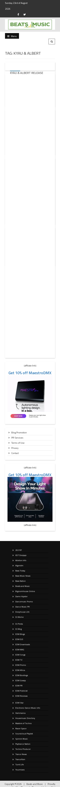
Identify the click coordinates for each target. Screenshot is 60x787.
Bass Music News (22, 575)
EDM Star (19, 702)
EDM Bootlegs (21, 675)
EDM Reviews (21, 695)
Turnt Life (19, 764)
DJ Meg (18, 629)
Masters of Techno (23, 723)
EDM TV (18, 659)
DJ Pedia (19, 623)
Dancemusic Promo (24, 601)
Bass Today (20, 570)
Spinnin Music (21, 738)
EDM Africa (20, 670)
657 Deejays (20, 555)
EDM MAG (19, 649)
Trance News (21, 754)
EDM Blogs (20, 634)
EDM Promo (20, 665)
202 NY (18, 550)
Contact (15, 453)
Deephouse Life (22, 611)
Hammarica (20, 713)
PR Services (17, 437)
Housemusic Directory (25, 718)
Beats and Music (22, 586)
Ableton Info (20, 560)
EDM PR (18, 685)
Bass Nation (20, 581)
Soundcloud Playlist (24, 733)
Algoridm (19, 565)
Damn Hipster (21, 596)
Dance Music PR (22, 606)
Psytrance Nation (22, 743)
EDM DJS (19, 639)
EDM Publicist (21, 690)
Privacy (14, 448)
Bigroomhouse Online (25, 591)
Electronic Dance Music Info (27, 707)
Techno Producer (23, 749)
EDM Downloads (22, 644)
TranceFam (20, 759)
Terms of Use (17, 442)
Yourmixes (19, 769)
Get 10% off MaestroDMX (30, 373)
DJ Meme (19, 617)
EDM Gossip (20, 680)
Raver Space (20, 728)
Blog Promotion (19, 432)
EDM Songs (20, 654)
